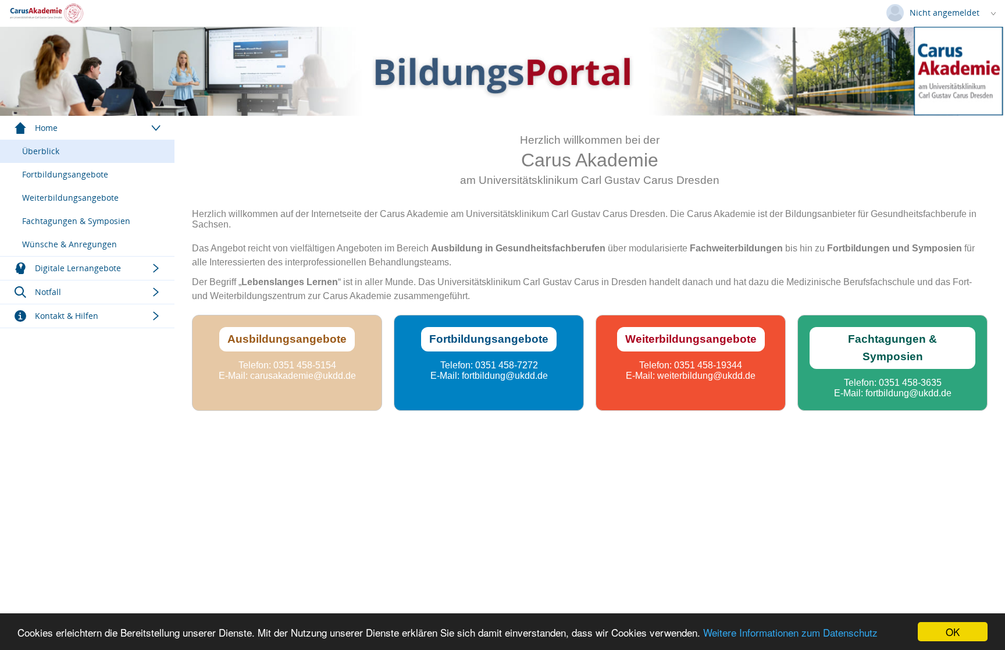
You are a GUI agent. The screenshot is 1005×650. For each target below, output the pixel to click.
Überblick (40, 151)
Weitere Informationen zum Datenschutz (790, 632)
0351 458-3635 (910, 383)
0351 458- (496, 365)
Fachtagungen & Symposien (76, 220)
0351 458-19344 (708, 365)
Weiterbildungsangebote (70, 197)
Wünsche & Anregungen (69, 244)
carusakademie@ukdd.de (303, 376)
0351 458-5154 (304, 365)
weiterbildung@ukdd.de (706, 376)
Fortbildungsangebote (65, 174)
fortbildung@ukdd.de (505, 376)
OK (953, 631)
